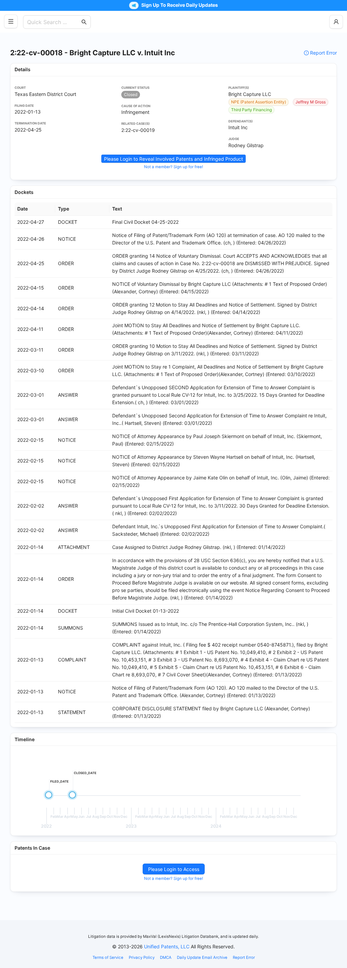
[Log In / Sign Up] (336, 21)
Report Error (323, 53)
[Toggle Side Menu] (11, 21)
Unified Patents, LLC (166, 946)
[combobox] (53, 22)
